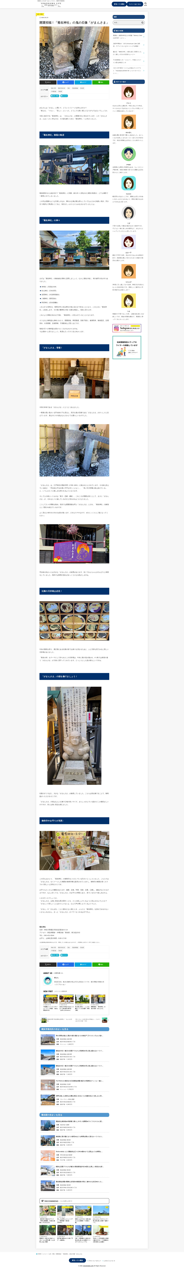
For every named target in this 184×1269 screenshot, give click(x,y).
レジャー (64, 95)
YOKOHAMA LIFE (88, 1266)
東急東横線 (75, 88)
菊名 (69, 88)
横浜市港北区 (61, 88)
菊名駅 (82, 88)
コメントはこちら (135, 4)
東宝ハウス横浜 (119, 4)
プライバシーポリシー (94, 1261)
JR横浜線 (53, 91)
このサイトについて (109, 1261)
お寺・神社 (40, 14)
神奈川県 (53, 88)
